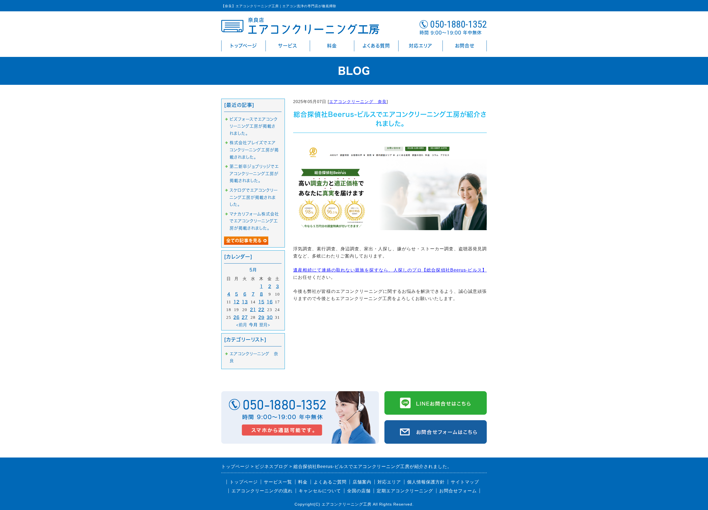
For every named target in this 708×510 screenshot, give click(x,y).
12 (236, 302)
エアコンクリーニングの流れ (262, 490)
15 (261, 302)
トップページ (243, 45)
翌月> (264, 325)
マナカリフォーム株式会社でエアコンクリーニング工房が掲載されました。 (254, 221)
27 (245, 317)
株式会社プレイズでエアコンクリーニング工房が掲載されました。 (254, 150)
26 (236, 317)
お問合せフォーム (458, 490)
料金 (332, 45)
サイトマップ (465, 482)
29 (261, 317)
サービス (287, 45)
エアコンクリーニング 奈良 (358, 101)
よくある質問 (376, 45)
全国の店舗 (359, 490)
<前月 (241, 325)
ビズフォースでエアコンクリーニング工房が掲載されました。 (254, 126)
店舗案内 (362, 482)
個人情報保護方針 (426, 482)
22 (261, 309)
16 (270, 302)
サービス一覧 (278, 482)
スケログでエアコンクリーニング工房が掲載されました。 (254, 197)
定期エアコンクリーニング (405, 490)
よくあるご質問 (330, 482)
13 (245, 302)
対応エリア (420, 45)
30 (270, 317)
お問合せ (464, 45)
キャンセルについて (320, 490)
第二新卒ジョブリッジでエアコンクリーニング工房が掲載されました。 (254, 173)
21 (253, 309)
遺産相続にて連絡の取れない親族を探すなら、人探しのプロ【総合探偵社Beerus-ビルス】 (390, 270)
